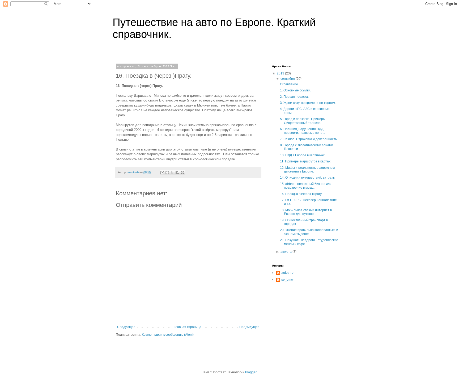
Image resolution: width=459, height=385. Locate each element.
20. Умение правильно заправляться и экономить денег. (309, 232)
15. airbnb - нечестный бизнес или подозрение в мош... (306, 185)
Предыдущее (249, 327)
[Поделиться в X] (172, 172)
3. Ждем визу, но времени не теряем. (308, 103)
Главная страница (187, 327)
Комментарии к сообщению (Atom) (168, 335)
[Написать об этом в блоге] (167, 172)
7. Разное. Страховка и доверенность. (309, 139)
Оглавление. (289, 84)
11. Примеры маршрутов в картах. (305, 161)
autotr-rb (287, 273)
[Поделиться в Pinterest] (182, 172)
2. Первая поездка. (294, 97)
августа (286, 252)
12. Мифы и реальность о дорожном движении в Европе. (307, 169)
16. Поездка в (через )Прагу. (301, 194)
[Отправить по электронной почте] (162, 172)
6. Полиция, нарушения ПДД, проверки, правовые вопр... (302, 131)
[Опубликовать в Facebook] (177, 172)
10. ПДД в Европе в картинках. (302, 155)
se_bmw (287, 279)
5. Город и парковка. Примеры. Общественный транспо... (303, 121)
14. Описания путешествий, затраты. (308, 177)
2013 (281, 73)
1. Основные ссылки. (295, 90)
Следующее (126, 327)
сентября (288, 79)
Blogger (250, 372)
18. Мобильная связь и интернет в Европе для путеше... (306, 212)
